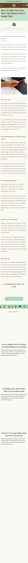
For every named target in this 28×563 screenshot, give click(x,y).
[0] (26, 5)
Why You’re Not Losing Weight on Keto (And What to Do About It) (14, 434)
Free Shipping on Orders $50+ (14, 1)
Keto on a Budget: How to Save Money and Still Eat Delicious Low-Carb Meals (14, 346)
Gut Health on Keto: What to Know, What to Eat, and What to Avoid (14, 390)
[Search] (24, 5)
